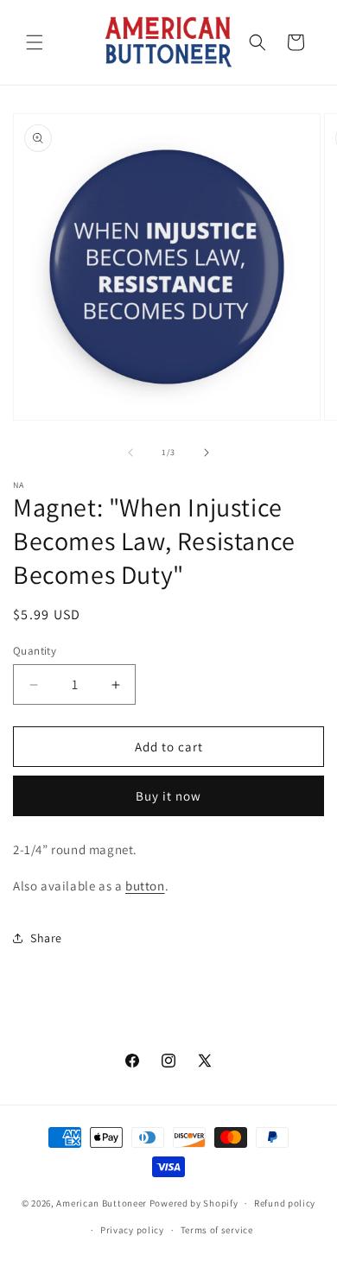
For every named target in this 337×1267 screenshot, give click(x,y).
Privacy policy (132, 1230)
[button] (35, 42)
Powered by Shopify (193, 1203)
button (145, 885)
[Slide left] (130, 453)
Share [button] (46, 938)
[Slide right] (207, 453)
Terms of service (217, 1230)
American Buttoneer (101, 1203)
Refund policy (284, 1203)
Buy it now (168, 796)
